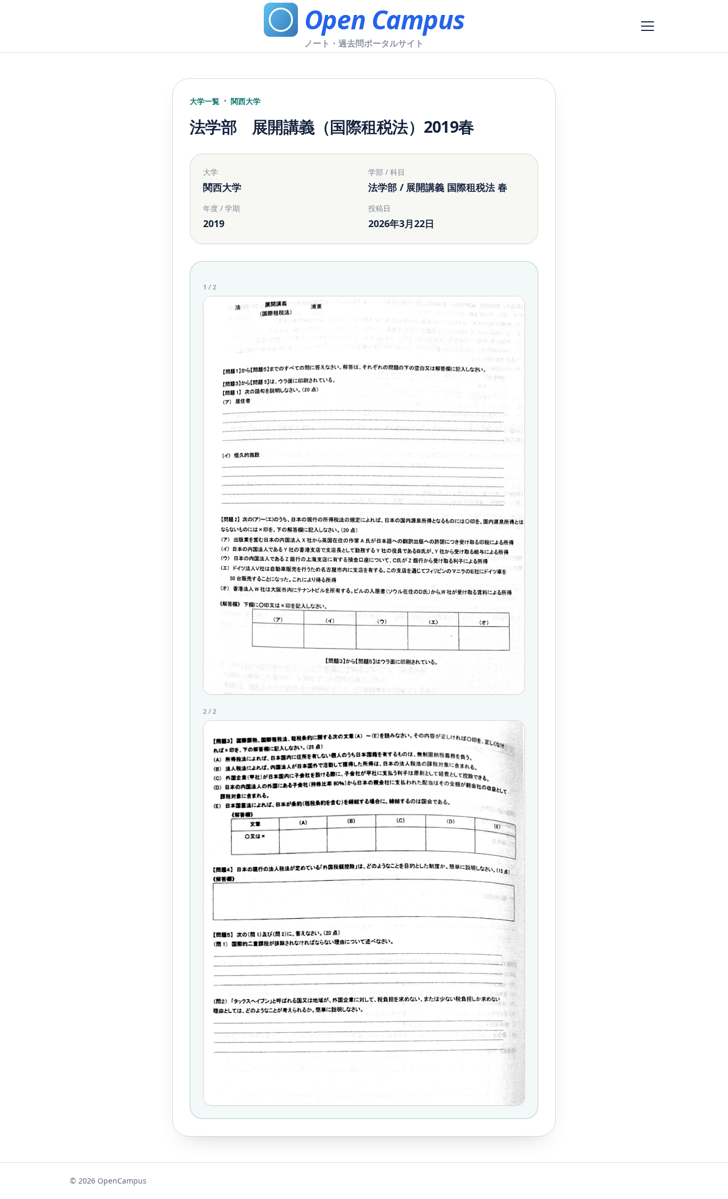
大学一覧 (205, 101)
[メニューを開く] (647, 26)
